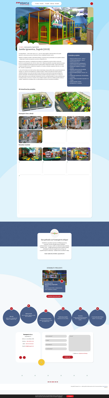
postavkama (60, 396)
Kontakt (57, 3)
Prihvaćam (70, 396)
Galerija (52, 3)
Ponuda (41, 3)
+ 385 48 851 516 (30, 341)
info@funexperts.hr (29, 346)
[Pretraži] (91, 3)
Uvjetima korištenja (83, 353)
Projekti (47, 3)
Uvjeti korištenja (105, 386)
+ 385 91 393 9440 (29, 343)
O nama (37, 3)
